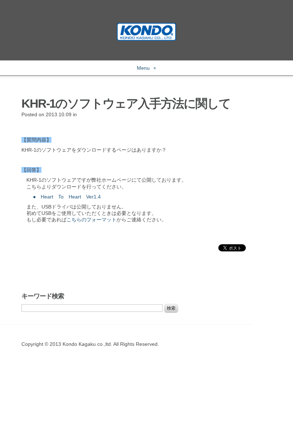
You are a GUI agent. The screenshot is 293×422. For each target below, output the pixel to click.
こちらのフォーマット (91, 219)
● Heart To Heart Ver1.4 (67, 197)
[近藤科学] (146, 26)
